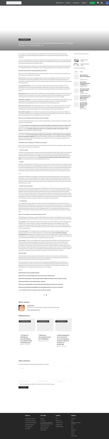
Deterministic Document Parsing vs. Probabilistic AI (85, 83)
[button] (101, 2)
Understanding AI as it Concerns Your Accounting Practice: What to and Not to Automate (63, 339)
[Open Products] (70, 3)
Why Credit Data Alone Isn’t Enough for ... (85, 76)
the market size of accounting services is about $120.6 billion (36, 125)
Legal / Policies (74, 435)
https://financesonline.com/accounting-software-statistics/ (32, 281)
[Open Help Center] (79, 3)
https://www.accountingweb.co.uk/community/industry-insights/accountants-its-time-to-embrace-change (42, 278)
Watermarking (43, 429)
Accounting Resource (24, 39)
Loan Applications (28, 426)
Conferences (73, 429)
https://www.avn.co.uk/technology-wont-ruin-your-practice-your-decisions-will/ (36, 275)
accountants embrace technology (28, 290)
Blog (72, 425)
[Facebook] (44, 295)
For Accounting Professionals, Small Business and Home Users (46, 423)
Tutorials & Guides (59, 422)
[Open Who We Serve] (63, 3)
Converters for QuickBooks (30, 418)
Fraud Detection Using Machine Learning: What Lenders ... (85, 97)
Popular (81, 71)
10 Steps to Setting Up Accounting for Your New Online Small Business (26, 338)
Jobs (72, 420)
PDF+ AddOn (27, 428)
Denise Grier (37, 45)
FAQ (56, 418)
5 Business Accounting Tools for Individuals (45, 337)
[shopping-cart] (98, 2)
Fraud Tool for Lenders (44, 425)
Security (72, 433)
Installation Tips (59, 424)
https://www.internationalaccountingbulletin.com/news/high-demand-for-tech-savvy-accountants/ (41, 287)
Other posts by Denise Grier (33, 310)
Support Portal (59, 420)
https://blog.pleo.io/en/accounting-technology (29, 272)
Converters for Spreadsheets (30, 422)
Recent (76, 71)
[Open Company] (86, 3)
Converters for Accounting (30, 420)
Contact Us (73, 418)
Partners (72, 431)
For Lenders (42, 420)
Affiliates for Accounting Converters (75, 423)
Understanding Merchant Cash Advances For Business (83, 105)
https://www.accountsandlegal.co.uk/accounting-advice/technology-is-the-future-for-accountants (41, 284)
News (72, 427)
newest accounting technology (44, 290)
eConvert (42, 418)
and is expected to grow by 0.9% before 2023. (60, 125)
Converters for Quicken (29, 424)
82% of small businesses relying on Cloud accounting (39, 134)
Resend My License (59, 426)
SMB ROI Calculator (44, 427)
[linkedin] (46, 295)
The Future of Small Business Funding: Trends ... (84, 90)
